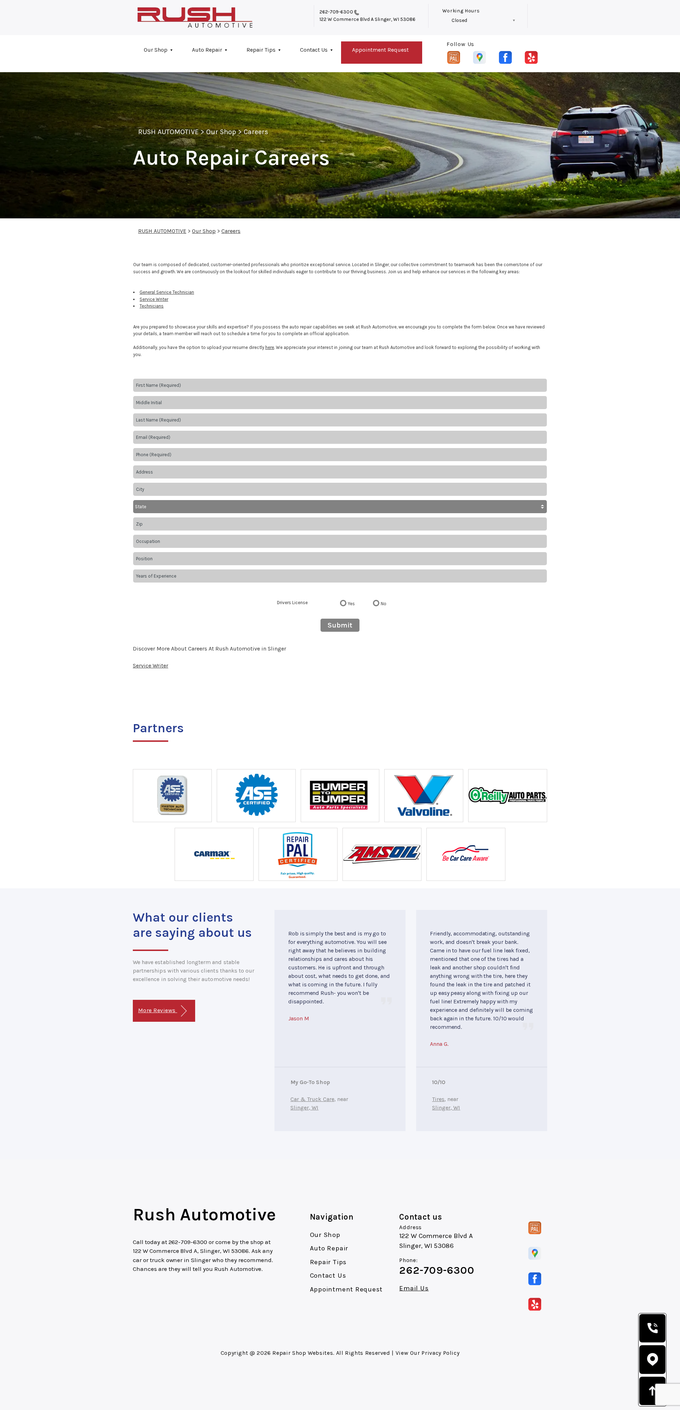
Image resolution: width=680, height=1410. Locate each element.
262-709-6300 (336, 12)
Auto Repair (207, 49)
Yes (351, 603)
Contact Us (314, 49)
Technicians (152, 306)
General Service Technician (167, 292)
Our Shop (156, 49)
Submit (340, 625)
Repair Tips (261, 49)
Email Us (414, 1288)
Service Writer (154, 299)
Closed (459, 20)
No (383, 603)
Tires (438, 1099)
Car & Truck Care (312, 1099)
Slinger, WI (304, 1107)
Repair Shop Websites (302, 1352)
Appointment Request (380, 49)
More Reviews (157, 1010)
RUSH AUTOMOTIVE (168, 132)
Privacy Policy (440, 1352)
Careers (256, 132)
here (269, 347)
